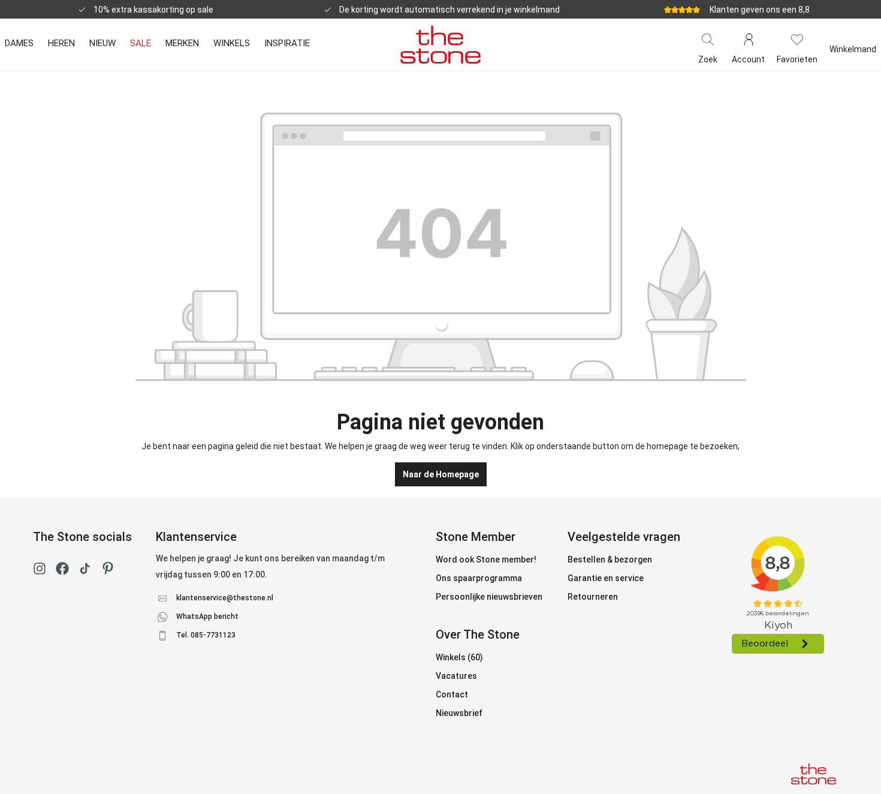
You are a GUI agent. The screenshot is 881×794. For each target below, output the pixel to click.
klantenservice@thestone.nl (224, 598)
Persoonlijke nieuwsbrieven (489, 596)
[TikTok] (85, 571)
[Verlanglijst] (797, 38)
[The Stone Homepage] (440, 44)
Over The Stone (478, 634)
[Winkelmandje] (852, 38)
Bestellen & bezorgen (610, 559)
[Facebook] (62, 571)
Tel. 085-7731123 (206, 635)
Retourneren (593, 596)
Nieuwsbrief (459, 713)
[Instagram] (39, 571)
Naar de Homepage (441, 474)
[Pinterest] (107, 571)
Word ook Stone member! (486, 559)
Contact (452, 694)
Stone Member (475, 537)
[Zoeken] (708, 38)
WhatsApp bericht (207, 616)
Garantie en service (606, 578)
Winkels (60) (459, 657)
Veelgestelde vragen (624, 537)
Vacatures (456, 676)
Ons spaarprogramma (479, 578)
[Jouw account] (748, 38)
